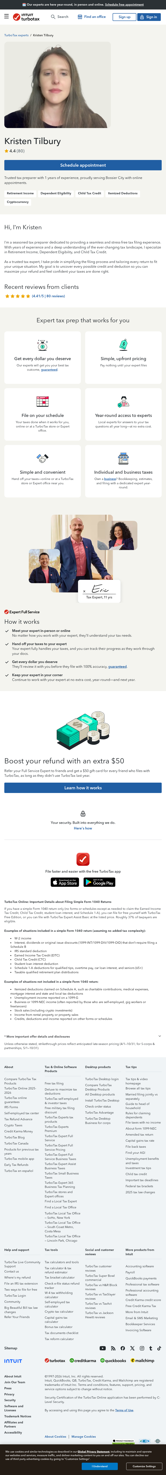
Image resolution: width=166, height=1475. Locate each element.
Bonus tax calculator (58, 1327)
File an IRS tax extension (21, 1283)
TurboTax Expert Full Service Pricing (59, 1146)
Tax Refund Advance (18, 1119)
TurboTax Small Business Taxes (62, 1174)
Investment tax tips (138, 1168)
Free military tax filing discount (60, 1108)
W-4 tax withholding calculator (59, 1293)
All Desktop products (100, 1094)
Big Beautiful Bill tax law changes (21, 1308)
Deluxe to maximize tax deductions (61, 1090)
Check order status (98, 1106)
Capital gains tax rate (140, 1141)
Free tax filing (54, 1083)
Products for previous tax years (21, 1150)
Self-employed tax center (21, 1113)
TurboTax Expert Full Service (59, 1136)
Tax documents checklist (61, 1333)
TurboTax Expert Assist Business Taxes (60, 1164)
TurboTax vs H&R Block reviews (101, 1285)
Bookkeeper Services (140, 1324)
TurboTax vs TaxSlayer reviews (100, 1295)
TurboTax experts (16, 35)
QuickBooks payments (141, 1278)
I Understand (100, 1466)
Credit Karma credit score (143, 1300)
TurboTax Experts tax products (59, 1118)
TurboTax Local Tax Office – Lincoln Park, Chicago (62, 1236)
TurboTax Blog (14, 1137)
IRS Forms (11, 1107)
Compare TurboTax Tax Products (20, 1079)
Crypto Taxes (13, 1125)
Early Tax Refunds (16, 1165)
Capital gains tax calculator (56, 1318)
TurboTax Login (15, 1296)
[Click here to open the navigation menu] (6, 16)
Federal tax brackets (139, 1186)
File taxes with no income (143, 1122)
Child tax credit (136, 1174)
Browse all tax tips (138, 1088)
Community (12, 1302)
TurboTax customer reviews (98, 1267)
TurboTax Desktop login (102, 1079)
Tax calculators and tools (62, 1262)
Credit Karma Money (18, 1131)
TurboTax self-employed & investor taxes (61, 1099)
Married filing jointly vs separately (142, 1095)
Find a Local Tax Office (60, 1207)
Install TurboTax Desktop (102, 1100)
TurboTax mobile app (19, 1159)
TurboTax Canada (16, 1143)
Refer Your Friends (17, 1317)
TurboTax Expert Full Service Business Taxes (60, 1155)
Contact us (11, 1271)
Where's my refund (17, 1277)
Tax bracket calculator (60, 1277)
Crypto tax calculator (59, 1312)
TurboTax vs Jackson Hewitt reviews (99, 1313)
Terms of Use (124, 1410)
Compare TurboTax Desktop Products (98, 1085)
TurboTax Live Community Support (22, 1262)
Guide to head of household (137, 1104)
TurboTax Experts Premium (57, 1127)
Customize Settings (144, 1466)
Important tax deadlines (142, 1180)
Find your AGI (135, 1153)
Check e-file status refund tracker (62, 1284)
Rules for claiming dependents (138, 1113)
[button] (83, 1036)
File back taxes (136, 1147)
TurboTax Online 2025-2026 (20, 1089)
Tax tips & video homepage (137, 1079)
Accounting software (140, 1266)
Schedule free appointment (124, 4)
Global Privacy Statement (93, 1451)
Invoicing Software (138, 1330)
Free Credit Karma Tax (141, 1306)
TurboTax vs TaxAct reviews (98, 1304)
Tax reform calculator (59, 1339)
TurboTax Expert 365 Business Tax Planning (60, 1183)
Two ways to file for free (20, 1289)
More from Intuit (137, 1312)
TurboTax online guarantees (15, 1098)
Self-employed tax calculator (57, 1302)
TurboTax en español (18, 1171)
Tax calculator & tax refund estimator (58, 1268)
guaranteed (49, 370)
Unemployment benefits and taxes (142, 1159)
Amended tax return (139, 1134)
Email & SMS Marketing (142, 1318)
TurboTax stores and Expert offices (59, 1192)
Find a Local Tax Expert (61, 1201)
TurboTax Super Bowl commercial (100, 1276)
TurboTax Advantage (99, 1112)
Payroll (130, 1272)
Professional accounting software (142, 1291)
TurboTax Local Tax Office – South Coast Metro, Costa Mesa (62, 1223)
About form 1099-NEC (141, 1128)
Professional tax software (142, 1284)
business (110, 479)
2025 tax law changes (140, 1192)
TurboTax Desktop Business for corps (97, 1119)
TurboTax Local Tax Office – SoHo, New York (62, 1214)
